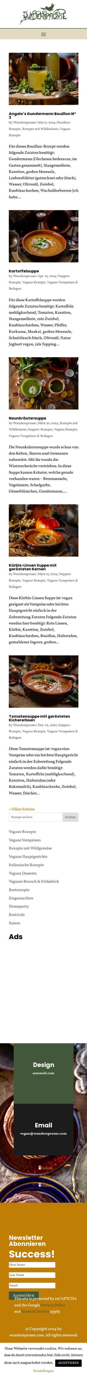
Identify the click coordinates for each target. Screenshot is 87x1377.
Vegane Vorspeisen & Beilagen (31, 436)
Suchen (70, 817)
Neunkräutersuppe (27, 418)
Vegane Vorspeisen (25, 840)
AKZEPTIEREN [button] (68, 1363)
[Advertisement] (43, 986)
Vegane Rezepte (33, 282)
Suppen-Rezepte (40, 429)
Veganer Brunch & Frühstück (34, 881)
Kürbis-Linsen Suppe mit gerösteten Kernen (33, 567)
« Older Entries (22, 809)
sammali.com (43, 1073)
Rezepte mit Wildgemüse (30, 848)
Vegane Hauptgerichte (28, 856)
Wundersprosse (24, 122)
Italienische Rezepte (26, 865)
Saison (14, 923)
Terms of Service (35, 1311)
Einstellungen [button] (43, 1371)
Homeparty (19, 906)
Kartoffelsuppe (24, 271)
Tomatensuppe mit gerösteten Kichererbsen (39, 718)
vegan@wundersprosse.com (43, 1133)
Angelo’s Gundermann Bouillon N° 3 (42, 115)
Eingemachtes (21, 898)
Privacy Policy (53, 1305)
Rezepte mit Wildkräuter (40, 129)
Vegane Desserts (22, 873)
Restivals (17, 915)
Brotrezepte (19, 890)
